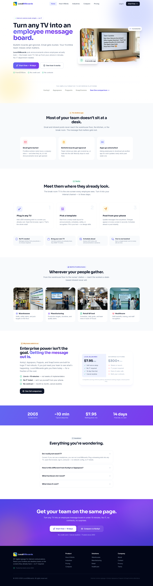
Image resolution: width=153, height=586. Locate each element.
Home (53, 4)
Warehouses (96, 557)
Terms (120, 566)
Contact (120, 560)
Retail (93, 563)
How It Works (64, 4)
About (120, 557)
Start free (131, 4)
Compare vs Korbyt (92, 529)
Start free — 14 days (27, 65)
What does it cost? (50, 484)
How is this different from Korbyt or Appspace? (62, 468)
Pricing (96, 4)
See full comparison (33, 391)
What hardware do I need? (53, 476)
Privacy (120, 563)
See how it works (53, 65)
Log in (121, 4)
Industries (76, 4)
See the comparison (98, 90)
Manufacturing (96, 560)
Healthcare (95, 566)
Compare (86, 4)
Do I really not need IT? (52, 454)
